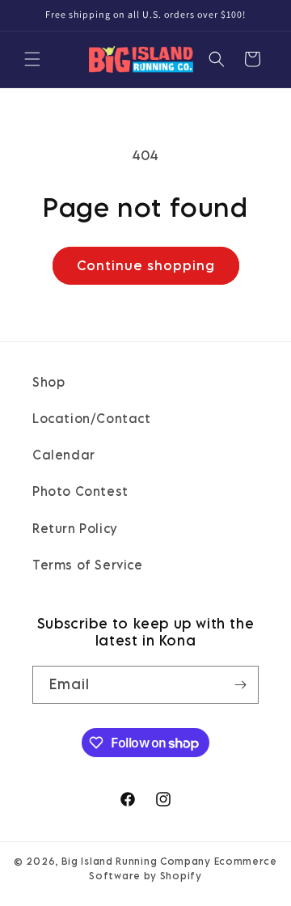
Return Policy (75, 528)
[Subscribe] (240, 685)
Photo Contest (80, 491)
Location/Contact (91, 418)
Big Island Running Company (136, 861)
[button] (32, 59)
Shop (48, 382)
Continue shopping (146, 265)
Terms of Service (87, 564)
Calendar (63, 454)
